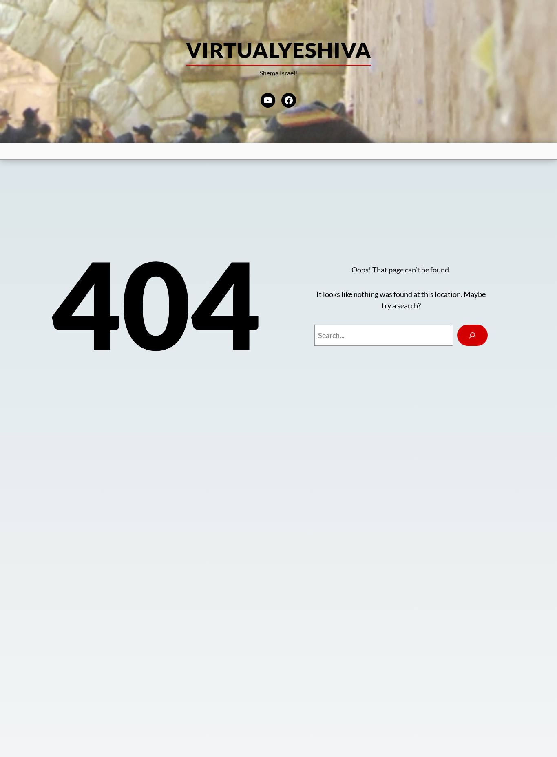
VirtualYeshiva (278, 49)
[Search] (472, 335)
